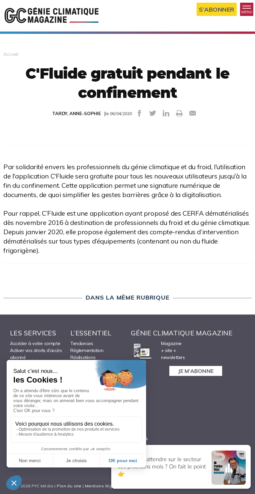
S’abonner (216, 9)
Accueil (10, 54)
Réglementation (86, 350)
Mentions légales (103, 485)
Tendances (81, 343)
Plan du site (69, 485)
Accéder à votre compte (35, 343)
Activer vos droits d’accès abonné (36, 353)
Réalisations (82, 357)
